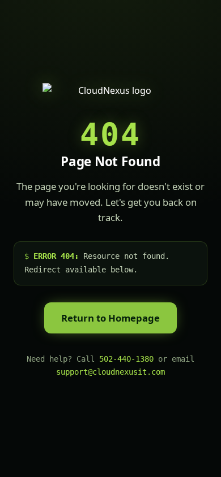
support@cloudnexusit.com (110, 371)
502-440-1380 (126, 358)
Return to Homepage (110, 317)
